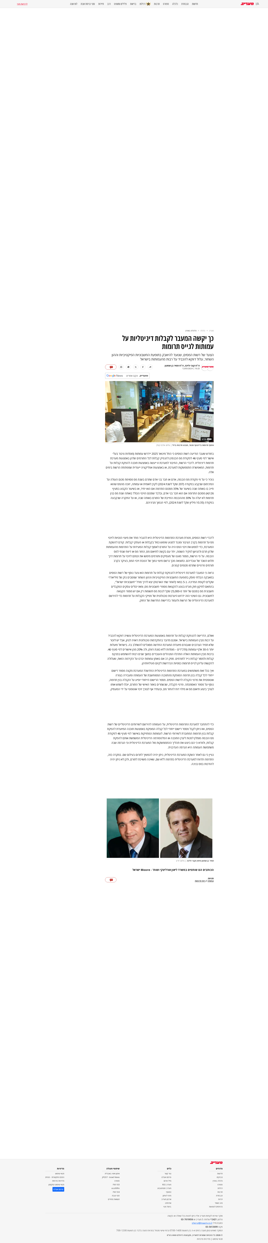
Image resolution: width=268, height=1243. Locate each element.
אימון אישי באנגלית (112, 1173)
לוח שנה (73, 4)
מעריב (211, 330)
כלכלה (175, 4)
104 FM (116, 1192)
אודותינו (168, 1203)
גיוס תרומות (200, 881)
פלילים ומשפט (120, 4)
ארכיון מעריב (166, 1199)
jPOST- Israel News (111, 1177)
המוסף (168, 1192)
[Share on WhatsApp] (128, 367)
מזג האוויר (219, 1203)
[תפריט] (257, 4)
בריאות (133, 4)
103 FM (116, 1184)
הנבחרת (185, 4)
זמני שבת (116, 1195)
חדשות (195, 4)
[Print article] (121, 367)
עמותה (211, 881)
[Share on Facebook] (142, 367)
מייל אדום (167, 1180)
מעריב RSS (166, 1184)
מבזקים (220, 1177)
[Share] (150, 367)
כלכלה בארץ (191, 330)
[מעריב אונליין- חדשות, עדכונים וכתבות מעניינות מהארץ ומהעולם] (247, 4)
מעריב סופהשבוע (164, 1188)
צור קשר (168, 1173)
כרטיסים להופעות (216, 1206)
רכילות (142, 4)
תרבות (157, 4)
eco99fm (116, 1188)
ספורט (166, 4)
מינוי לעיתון (167, 1195)
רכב (109, 4)
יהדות (220, 1199)
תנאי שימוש (59, 1173)
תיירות (101, 4)
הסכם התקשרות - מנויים (54, 1177)
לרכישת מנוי (22, 3)
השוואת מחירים (114, 1199)
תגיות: (211, 878)
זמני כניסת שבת (88, 4)
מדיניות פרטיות (58, 1180)
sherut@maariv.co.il (202, 1223)
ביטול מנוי (167, 1206)
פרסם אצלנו (166, 1177)
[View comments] (110, 367)
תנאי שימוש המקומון (56, 1184)
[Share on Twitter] (135, 367)
